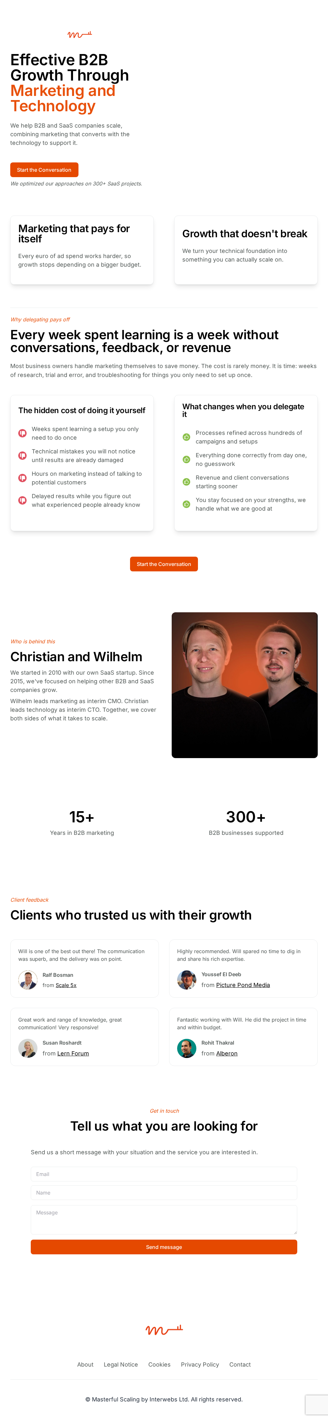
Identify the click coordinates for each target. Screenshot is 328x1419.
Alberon (227, 1053)
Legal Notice (121, 1364)
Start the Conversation (44, 170)
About (85, 1364)
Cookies (159, 1364)
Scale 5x (66, 985)
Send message (164, 1247)
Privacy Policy (200, 1364)
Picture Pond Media (243, 985)
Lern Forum (73, 1053)
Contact (240, 1364)
